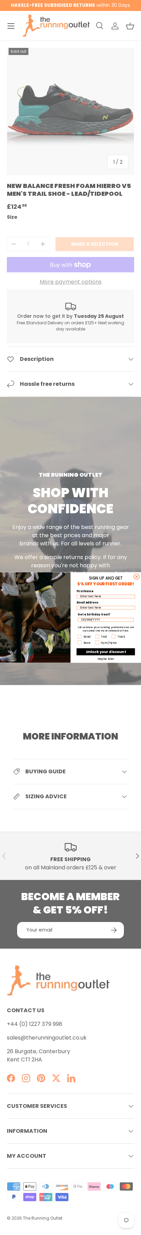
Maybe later (106, 658)
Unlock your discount (106, 651)
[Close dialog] (136, 576)
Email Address (87, 602)
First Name (85, 591)
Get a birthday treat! (94, 614)
